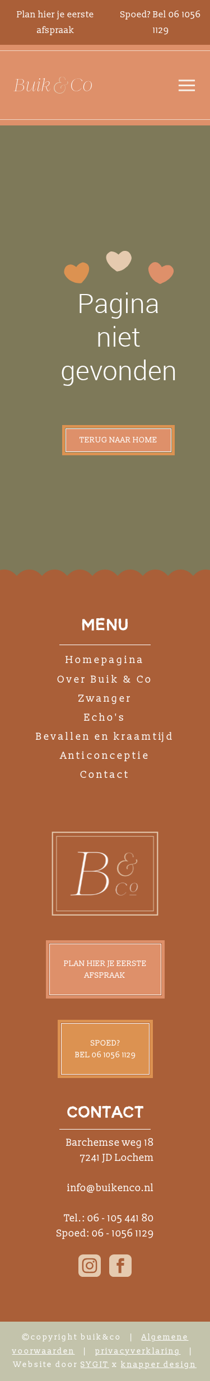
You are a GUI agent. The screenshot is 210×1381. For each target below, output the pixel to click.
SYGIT (95, 1364)
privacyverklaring (138, 1351)
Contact (105, 774)
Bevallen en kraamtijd (105, 736)
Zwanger (105, 698)
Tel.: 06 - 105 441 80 (109, 1218)
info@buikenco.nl (110, 1188)
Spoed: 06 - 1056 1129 (105, 1233)
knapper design (159, 1364)
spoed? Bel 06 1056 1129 (105, 1049)
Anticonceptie (105, 755)
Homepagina (105, 660)
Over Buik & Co (105, 679)
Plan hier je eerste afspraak (105, 969)
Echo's (105, 717)
